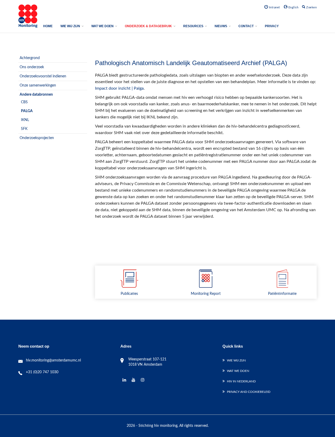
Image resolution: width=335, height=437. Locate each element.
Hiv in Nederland (241, 381)
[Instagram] (143, 380)
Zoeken (311, 7)
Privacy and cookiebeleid (248, 391)
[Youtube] (134, 380)
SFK (24, 129)
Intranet (274, 7)
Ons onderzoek (32, 67)
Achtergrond (30, 58)
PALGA (27, 111)
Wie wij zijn (236, 360)
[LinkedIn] (124, 380)
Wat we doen (238, 370)
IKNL (25, 120)
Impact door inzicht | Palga (119, 88)
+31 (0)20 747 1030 (42, 372)
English (292, 7)
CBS (24, 102)
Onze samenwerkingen (38, 85)
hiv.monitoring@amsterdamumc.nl (53, 360)
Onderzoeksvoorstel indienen (43, 76)
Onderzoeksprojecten (37, 138)
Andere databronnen (36, 94)
